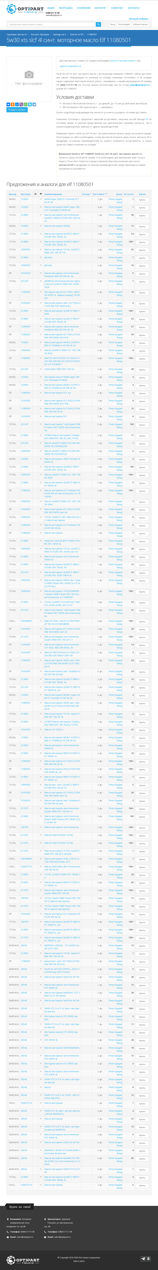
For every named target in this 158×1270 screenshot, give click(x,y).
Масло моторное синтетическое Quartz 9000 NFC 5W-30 (61, 892)
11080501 (26, 291)
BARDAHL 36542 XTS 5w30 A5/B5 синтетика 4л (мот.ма (62, 1152)
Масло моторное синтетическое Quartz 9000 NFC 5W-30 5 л (61, 638)
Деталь (48, 257)
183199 (24, 827)
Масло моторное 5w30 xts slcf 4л (61, 976)
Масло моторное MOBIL (57, 225)
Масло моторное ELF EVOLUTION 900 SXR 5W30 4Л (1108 (62, 402)
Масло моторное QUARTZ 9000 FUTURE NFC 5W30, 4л (61, 566)
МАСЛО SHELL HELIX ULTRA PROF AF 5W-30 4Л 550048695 (62, 622)
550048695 (26, 620)
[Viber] (21, 104)
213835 (24, 556)
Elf (147, 119)
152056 (24, 199)
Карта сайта (79, 1261)
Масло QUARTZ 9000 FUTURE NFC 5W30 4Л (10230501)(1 (62, 452)
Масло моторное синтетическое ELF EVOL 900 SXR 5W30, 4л (61, 646)
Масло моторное (53, 532)
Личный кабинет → (140, 18)
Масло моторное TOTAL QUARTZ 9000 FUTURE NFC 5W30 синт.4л (62, 550)
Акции (50, 8)
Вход (112, 24)
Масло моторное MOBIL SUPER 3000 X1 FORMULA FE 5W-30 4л (62, 344)
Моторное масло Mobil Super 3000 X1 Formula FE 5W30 (61, 378)
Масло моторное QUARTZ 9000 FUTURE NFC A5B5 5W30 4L (61, 574)
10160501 (26, 273)
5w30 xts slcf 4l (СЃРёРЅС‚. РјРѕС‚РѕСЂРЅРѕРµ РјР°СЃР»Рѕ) (61, 970)
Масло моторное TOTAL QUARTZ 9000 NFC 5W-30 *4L (62, 251)
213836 (24, 214)
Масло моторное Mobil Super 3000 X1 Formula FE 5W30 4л (61, 208)
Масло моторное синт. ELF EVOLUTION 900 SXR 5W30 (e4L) (62, 304)
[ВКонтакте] (8, 104)
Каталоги (100, 8)
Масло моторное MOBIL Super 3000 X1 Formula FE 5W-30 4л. (62, 696)
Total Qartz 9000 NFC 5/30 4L (59, 369)
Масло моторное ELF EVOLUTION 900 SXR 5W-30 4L (62, 410)
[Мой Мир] (17, 104)
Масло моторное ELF (55, 416)
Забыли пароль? (140, 24)
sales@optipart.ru (54, 15)
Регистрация (124, 24)
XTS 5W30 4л (51, 1039)
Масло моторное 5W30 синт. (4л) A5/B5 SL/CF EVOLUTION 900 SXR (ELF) (61, 705)
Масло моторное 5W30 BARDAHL (62, 1047)
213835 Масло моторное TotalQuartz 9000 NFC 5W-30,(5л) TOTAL (61, 723)
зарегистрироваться (70, 66)
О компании (83, 8)
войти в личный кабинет (123, 60)
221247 (24, 280)
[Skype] (30, 104)
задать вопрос (18, 109)
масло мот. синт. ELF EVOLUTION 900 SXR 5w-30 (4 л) (61, 963)
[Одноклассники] (13, 104)
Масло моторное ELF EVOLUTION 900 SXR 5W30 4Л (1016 (62, 336)
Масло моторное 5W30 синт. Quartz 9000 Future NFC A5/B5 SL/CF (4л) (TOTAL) (62, 583)
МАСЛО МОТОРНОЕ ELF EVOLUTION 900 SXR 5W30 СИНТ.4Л (61, 654)
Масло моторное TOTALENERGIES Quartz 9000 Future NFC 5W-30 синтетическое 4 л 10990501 (61, 594)
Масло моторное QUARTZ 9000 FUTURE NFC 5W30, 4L (61, 235)
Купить (142, 200)
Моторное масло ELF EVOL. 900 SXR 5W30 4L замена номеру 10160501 (62, 295)
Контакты (133, 8)
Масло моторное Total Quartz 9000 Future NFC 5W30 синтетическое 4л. (62, 427)
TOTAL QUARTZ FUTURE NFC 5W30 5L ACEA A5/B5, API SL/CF (62, 604)
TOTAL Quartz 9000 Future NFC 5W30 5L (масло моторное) (62, 900)
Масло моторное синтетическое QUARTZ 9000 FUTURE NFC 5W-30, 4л (62, 217)
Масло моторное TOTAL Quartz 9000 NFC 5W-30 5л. (62, 955)
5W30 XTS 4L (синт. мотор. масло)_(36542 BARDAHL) (62, 1112)
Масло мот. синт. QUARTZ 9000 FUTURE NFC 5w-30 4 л (61, 786)
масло (47, 1087)
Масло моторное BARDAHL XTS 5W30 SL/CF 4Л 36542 (62, 994)
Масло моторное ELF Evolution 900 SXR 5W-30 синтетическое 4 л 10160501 (62, 493)
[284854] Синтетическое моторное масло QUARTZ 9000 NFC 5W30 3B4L (62, 284)
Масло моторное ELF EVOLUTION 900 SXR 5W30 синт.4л (62, 511)
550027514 (26, 866)
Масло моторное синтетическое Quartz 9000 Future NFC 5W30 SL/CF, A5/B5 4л (62, 819)
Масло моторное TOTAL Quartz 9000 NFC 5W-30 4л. (62, 715)
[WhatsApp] (25, 104)
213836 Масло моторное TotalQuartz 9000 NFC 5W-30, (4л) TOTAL (61, 437)
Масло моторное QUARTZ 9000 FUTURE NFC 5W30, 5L (61, 1178)
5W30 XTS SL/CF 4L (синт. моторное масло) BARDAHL (61, 1128)
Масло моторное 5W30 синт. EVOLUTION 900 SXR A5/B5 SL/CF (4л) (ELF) (62, 663)
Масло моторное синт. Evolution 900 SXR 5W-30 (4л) (62, 673)
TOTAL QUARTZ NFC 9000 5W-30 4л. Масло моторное (62, 519)
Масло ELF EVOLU (53, 729)
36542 (24, 945)
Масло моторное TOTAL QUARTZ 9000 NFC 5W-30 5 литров (62, 852)
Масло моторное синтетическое (61, 827)
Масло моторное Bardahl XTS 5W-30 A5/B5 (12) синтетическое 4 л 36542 (62, 1161)
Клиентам (116, 8)
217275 (24, 636)
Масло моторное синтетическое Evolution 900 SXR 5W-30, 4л (61, 275)
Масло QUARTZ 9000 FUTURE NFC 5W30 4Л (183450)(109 (62, 445)
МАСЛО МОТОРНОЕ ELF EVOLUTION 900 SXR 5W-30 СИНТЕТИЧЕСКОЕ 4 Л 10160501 (62, 361)
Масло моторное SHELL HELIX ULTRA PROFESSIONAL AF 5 (62, 860)
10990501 (26, 249)
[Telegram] (34, 104)
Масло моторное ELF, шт (57, 392)
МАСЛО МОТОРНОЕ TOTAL (58, 835)
